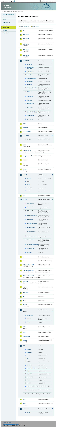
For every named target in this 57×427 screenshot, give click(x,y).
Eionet (8, 11)
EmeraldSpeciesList (31, 78)
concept (28, 178)
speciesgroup (30, 119)
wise (24, 403)
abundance (29, 64)
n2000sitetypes (30, 103)
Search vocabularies (24, 26)
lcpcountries (30, 315)
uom (24, 399)
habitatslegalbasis (31, 231)
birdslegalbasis (30, 203)
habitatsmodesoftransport (32, 244)
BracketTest (29, 352)
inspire (25, 287)
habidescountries (31, 227)
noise (24, 332)
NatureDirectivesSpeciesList (32, 111)
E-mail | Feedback (7, 422)
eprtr (24, 144)
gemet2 (25, 175)
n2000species (30, 107)
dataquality (29, 74)
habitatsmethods (30, 239)
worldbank (26, 409)
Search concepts (35, 26)
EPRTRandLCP (27, 150)
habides (25, 199)
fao (23, 163)
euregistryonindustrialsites (30, 156)
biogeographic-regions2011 (30, 72)
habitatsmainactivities (32, 236)
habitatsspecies (30, 248)
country (28, 412)
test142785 (29, 373)
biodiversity (26, 60)
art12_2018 (26, 38)
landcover (25, 292)
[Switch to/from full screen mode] (47, 1)
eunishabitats (30, 81)
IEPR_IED (25, 281)
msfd (24, 326)
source (28, 184)
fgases (24, 169)
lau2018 (25, 304)
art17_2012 (26, 49)
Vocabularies (6, 27)
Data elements (6, 22)
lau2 (24, 300)
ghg (24, 195)
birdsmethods (30, 210)
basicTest (29, 349)
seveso (25, 340)
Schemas (5, 24)
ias (23, 257)
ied (23, 260)
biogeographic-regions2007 (30, 68)
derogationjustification (32, 223)
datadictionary (27, 131)
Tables (4, 19)
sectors (28, 322)
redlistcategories (30, 115)
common (25, 127)
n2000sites (29, 100)
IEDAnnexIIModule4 (28, 276)
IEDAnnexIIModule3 (28, 270)
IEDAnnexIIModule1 (28, 264)
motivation (29, 84)
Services (5, 30)
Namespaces (6, 32)
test (24, 345)
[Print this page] (45, 1)
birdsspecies (30, 219)
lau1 (24, 296)
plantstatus (29, 318)
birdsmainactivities (31, 207)
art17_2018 (26, 55)
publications (26, 336)
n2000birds (29, 91)
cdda (24, 123)
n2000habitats (30, 96)
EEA (9, 1)
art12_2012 (26, 34)
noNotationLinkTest (31, 368)
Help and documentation (8, 14)
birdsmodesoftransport (32, 215)
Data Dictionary (14, 11)
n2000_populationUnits (32, 87)
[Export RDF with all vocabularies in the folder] (52, 61)
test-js (28, 370)
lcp (23, 310)
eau (27, 358)
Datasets (5, 17)
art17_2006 (26, 44)
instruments (29, 252)
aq (23, 30)
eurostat (25, 159)
